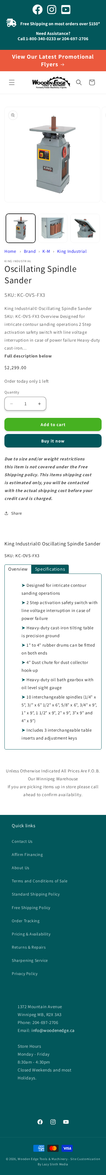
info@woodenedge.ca (53, 1030)
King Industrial (72, 251)
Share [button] (16, 513)
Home (10, 251)
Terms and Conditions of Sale (40, 881)
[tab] (18, 569)
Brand (30, 251)
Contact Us (22, 841)
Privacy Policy (24, 973)
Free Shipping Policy (31, 907)
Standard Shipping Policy (35, 894)
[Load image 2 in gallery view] (53, 228)
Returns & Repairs (29, 947)
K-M (46, 251)
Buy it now (53, 441)
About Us (20, 867)
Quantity (11, 392)
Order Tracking (25, 920)
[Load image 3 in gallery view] (85, 228)
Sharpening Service (30, 960)
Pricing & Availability (31, 934)
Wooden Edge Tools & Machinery (42, 1159)
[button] (11, 82)
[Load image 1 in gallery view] (20, 228)
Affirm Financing (27, 854)
